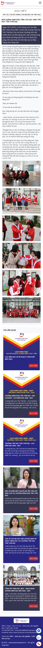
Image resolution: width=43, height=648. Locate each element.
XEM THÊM (33, 366)
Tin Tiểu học (35, 15)
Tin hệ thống (15, 15)
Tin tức (6, 15)
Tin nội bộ (25, 15)
